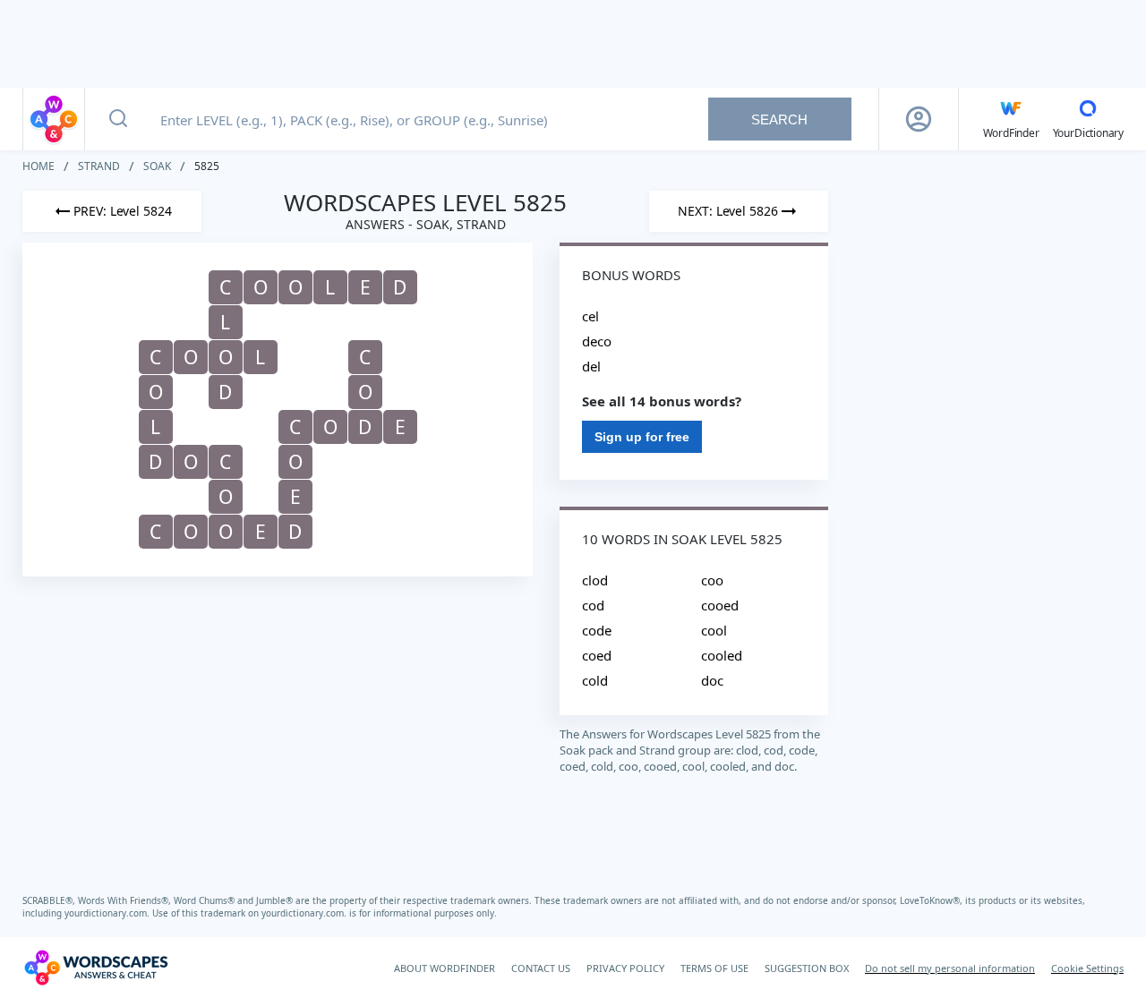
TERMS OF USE (714, 968)
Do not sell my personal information (950, 968)
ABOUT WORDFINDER (444, 968)
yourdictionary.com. (108, 913)
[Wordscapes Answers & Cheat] (53, 119)
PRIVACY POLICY (625, 968)
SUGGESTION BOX (807, 968)
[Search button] (118, 119)
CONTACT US (540, 968)
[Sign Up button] (918, 119)
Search (779, 119)
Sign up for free (641, 437)
